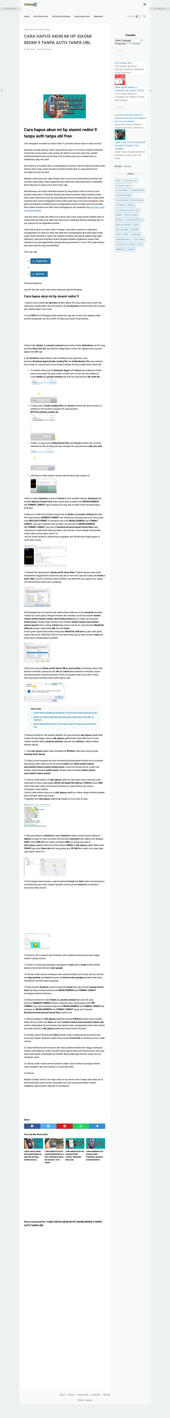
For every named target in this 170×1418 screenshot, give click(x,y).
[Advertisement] (64, 72)
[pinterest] (64, 1126)
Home (26, 16)
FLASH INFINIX (122, 190)
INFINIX (119, 215)
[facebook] (32, 1126)
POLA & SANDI (122, 230)
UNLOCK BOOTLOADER (125, 244)
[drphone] (32, 4)
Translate (136, 43)
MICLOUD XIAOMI (123, 225)
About (62, 1395)
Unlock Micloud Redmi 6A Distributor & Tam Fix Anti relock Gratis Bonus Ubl (65, 713)
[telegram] (97, 1126)
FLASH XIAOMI (122, 200)
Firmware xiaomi (123, 185)
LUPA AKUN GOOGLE (134, 220)
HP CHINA (120, 205)
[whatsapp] (81, 1126)
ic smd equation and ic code (127, 210)
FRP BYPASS (136, 200)
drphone (127, 166)
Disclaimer (96, 1395)
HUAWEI (130, 205)
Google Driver (41, 261)
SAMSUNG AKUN (123, 240)
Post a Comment (44, 49)
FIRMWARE (98, 16)
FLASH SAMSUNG (123, 195)
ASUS (118, 181)
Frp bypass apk (40, 16)
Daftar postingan (61, 16)
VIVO (141, 244)
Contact (71, 1395)
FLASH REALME (137, 190)
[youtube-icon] (144, 5)
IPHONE (119, 220)
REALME (135, 230)
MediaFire (40, 274)
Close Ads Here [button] (10, 8)
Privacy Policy (83, 1395)
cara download (130, 181)
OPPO (136, 225)
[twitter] (48, 1126)
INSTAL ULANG (131, 215)
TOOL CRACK (138, 240)
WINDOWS (120, 249)
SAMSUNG (135, 235)
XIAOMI (131, 249)
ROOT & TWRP (122, 235)
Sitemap (106, 1395)
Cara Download (82, 16)
